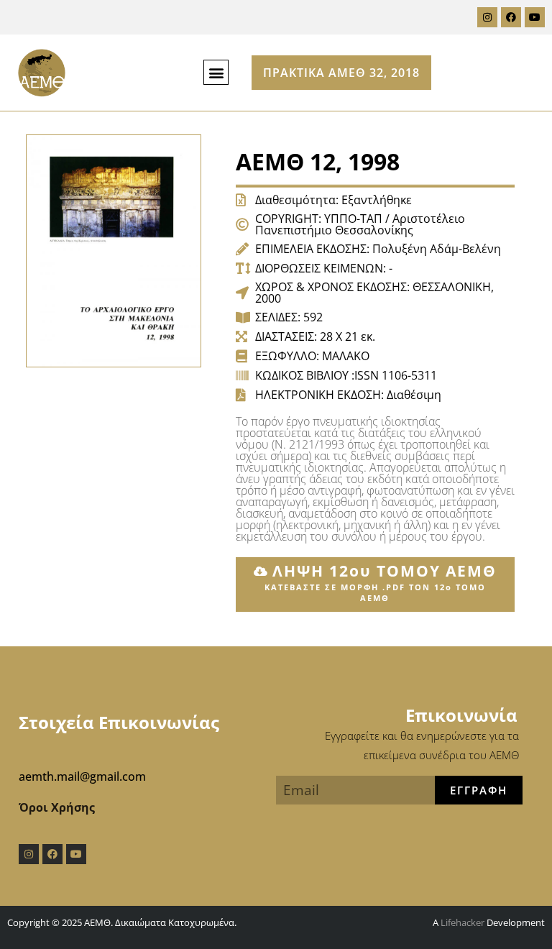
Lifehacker (462, 922)
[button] (216, 72)
